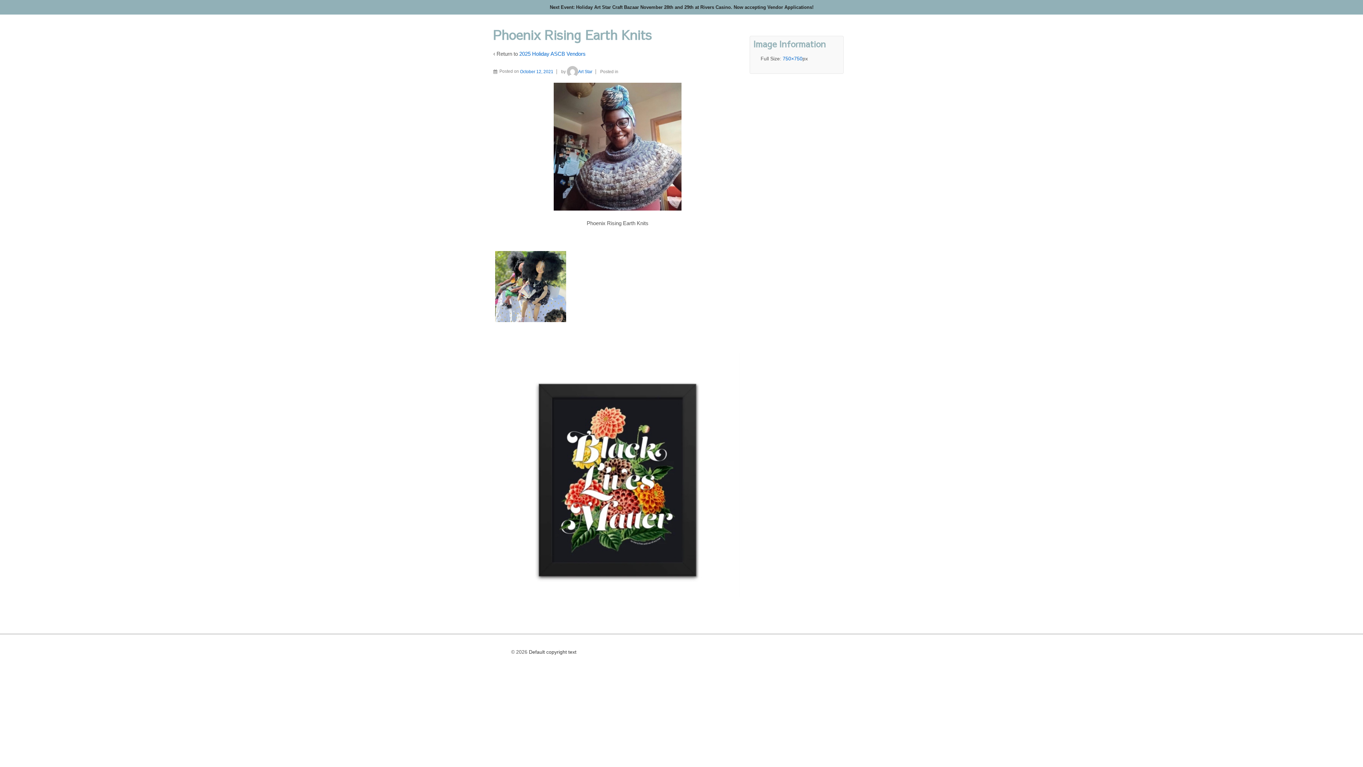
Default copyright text (551, 652)
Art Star (585, 71)
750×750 (793, 58)
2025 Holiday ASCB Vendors (552, 54)
